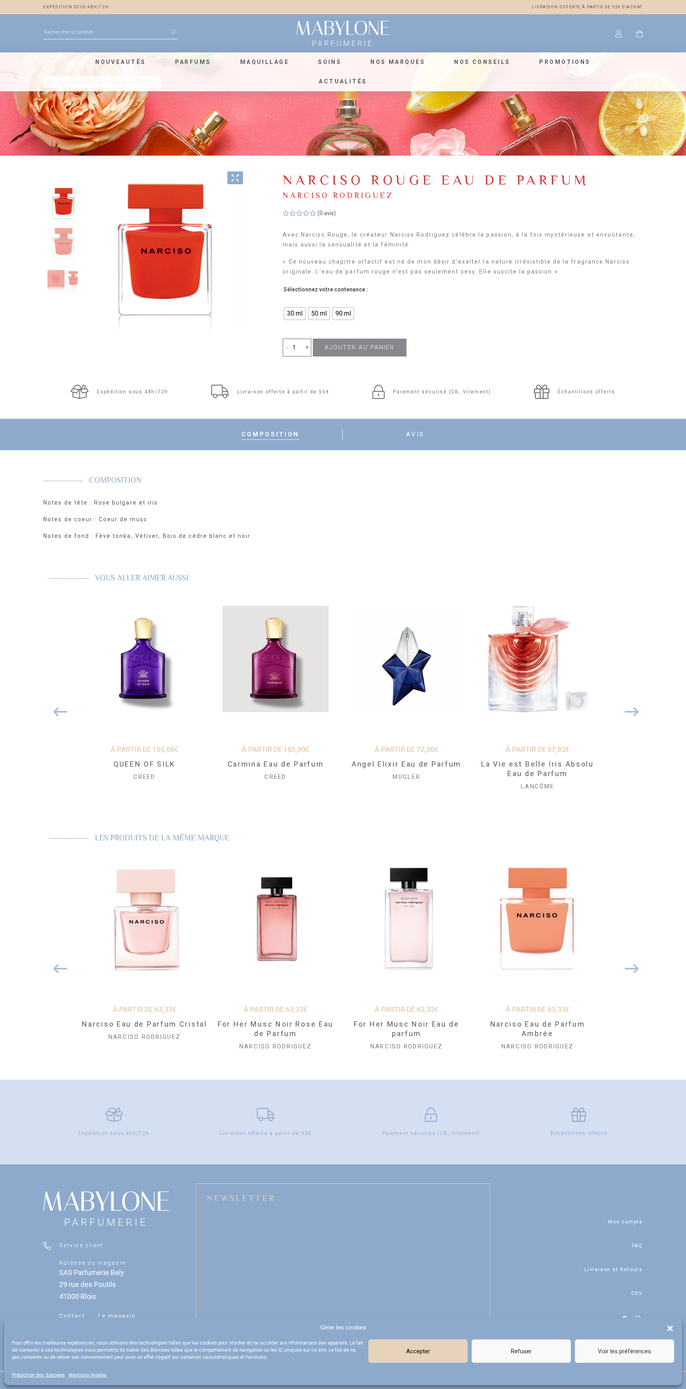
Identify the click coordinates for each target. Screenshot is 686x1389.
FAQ (637, 1245)
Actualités (343, 81)
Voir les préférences (624, 1351)
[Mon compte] (618, 33)
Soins (329, 62)
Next (629, 708)
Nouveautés (120, 62)
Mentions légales (88, 1375)
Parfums (193, 62)
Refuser (521, 1351)
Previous (57, 708)
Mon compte (625, 1222)
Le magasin (117, 1316)
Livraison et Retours (613, 1269)
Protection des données (38, 1375)
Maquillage (264, 62)
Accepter (418, 1351)
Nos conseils (482, 62)
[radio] (294, 314)
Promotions (564, 62)
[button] (670, 1327)
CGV (637, 1293)
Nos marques (397, 62)
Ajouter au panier (359, 347)
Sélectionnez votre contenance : (325, 289)
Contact (72, 1316)
